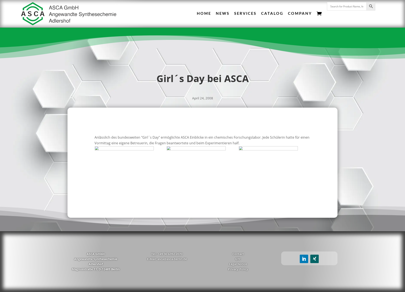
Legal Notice (238, 264)
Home (204, 14)
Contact (238, 254)
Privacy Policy (238, 269)
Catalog (272, 14)
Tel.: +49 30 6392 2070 (166, 254)
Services (245, 14)
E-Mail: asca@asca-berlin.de (167, 259)
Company (300, 14)
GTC (238, 259)
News (223, 14)
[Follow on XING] (314, 259)
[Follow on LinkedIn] (304, 259)
